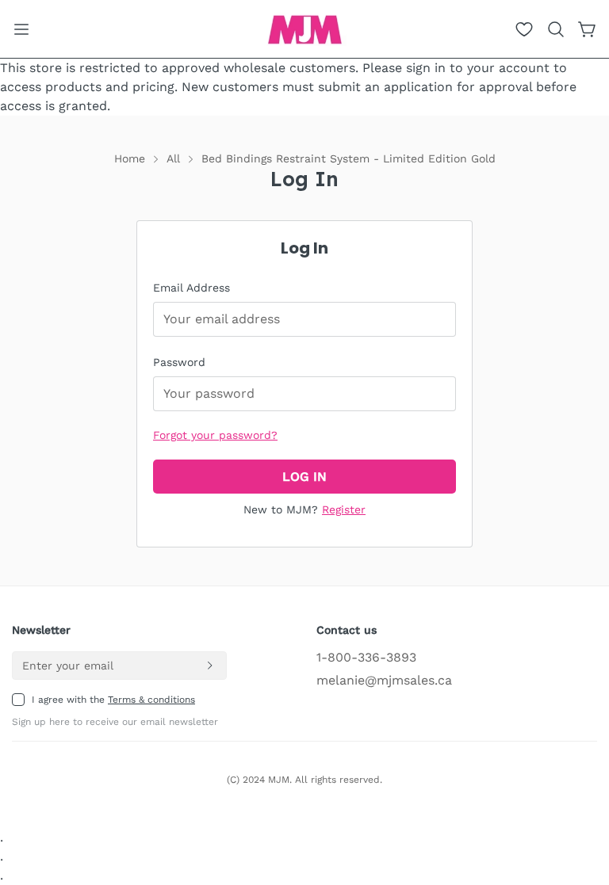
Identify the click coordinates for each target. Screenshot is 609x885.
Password (179, 362)
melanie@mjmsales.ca (384, 680)
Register (344, 509)
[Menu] (21, 29)
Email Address (191, 287)
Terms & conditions (151, 699)
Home (129, 158)
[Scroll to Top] (578, 798)
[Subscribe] (209, 665)
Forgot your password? (215, 435)
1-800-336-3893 (366, 657)
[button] (555, 29)
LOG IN (304, 476)
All (173, 158)
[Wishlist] (524, 29)
